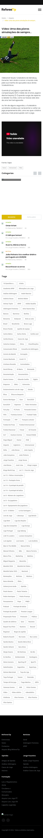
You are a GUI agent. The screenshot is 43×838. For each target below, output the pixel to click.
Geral (25, 740)
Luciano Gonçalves (25, 536)
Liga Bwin (6, 521)
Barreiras (16, 314)
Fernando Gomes (30, 410)
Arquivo (11, 18)
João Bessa (15, 450)
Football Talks (32, 415)
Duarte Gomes (8, 379)
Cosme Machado (9, 359)
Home (4, 18)
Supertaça (32, 667)
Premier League (26, 611)
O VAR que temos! (14, 235)
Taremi (20, 677)
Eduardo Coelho (23, 379)
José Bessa (7, 465)
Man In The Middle (9, 546)
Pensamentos (8, 601)
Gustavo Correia (16, 435)
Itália (5, 450)
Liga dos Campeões (10, 526)
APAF (19, 304)
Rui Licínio (33, 637)
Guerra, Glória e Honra (16, 245)
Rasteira (23, 627)
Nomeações (7, 576)
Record (32, 627)
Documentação (8, 374)
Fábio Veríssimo (31, 405)
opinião (8, 222)
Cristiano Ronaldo (9, 364)
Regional (6, 632)
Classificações (33, 344)
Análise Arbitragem (10, 293)
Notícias (19, 576)
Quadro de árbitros (9, 622)
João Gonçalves (9, 455)
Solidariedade (20, 657)
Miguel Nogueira (9, 561)
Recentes (11, 217)
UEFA (37, 682)
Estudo (30, 389)
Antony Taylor (8, 304)
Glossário (5, 795)
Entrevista (26, 384)
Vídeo (20, 168)
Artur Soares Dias (29, 309)
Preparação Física (9, 617)
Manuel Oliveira (8, 551)
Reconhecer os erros (15, 267)
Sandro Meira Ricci (24, 642)
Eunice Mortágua (9, 399)
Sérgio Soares (8, 652)
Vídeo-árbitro (16, 692)
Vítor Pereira (32, 697)
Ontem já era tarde (9, 586)
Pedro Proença (25, 596)
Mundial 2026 (8, 566)
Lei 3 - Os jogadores (10, 500)
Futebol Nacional (9, 430)
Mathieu (30, 556)
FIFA (4, 415)
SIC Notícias (21, 652)
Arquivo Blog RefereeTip (11, 750)
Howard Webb (31, 435)
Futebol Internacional (26, 425)
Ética (5, 394)
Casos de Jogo (23, 339)
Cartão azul (34, 334)
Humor (4, 168)
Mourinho (22, 561)
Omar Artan (11, 225)
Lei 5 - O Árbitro (8, 511)
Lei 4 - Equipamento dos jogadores (15, 505)
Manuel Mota (25, 546)
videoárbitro (30, 692)
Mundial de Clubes (23, 566)
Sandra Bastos (8, 642)
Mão (20, 551)
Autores (4, 771)
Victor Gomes (31, 687)
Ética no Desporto (17, 394)
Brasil (5, 324)
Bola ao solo (29, 319)
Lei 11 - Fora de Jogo (26, 470)
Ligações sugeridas (9, 805)
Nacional (25, 571)
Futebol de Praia (9, 425)
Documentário (23, 374)
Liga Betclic (32, 516)
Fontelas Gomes (16, 415)
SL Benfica (7, 657)
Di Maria (20, 369)
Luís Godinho (33, 541)
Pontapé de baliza (19, 606)
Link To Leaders (8, 536)
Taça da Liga (24, 672)
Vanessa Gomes (9, 687)
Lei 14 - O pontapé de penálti (13, 485)
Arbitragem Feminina (10, 309)
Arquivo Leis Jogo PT (10, 798)
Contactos (5, 746)
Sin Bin (32, 652)
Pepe (19, 601)
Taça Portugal (8, 677)
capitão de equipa (23, 329)
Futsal (22, 430)
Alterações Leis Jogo (26, 288)
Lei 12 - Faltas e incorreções (13, 475)
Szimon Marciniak (9, 672)
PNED (27, 601)
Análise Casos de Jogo (31, 771)
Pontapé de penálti (10, 611)
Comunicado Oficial (10, 349)
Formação (6, 420)
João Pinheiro (24, 455)
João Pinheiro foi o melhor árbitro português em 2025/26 (21, 255)
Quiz (22, 622)
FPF (16, 420)
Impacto (6, 445)
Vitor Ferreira (19, 697)
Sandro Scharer (8, 647)
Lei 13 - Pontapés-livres (11, 480)
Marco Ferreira (31, 551)
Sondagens (33, 657)
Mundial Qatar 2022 (10, 571)
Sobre (4, 743)
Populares (31, 217)
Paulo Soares (8, 591)
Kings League (32, 465)
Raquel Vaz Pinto (9, 627)
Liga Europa (26, 526)
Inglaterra (16, 445)
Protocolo (23, 617)
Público (34, 617)
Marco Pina (7, 556)
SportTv (33, 662)
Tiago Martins (26, 682)
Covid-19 (22, 359)
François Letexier (28, 420)
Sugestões (21, 667)
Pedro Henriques (9, 596)
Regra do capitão (20, 632)
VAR (20, 687)
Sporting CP (22, 662)
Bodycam (17, 319)
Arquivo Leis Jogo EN (10, 802)
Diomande (30, 369)
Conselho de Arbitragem (29, 349)
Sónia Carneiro (8, 662)
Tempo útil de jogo (9, 682)
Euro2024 (6, 405)
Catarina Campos (9, 344)
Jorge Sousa (22, 460)
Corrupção (23, 354)
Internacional (12, 168)
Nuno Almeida (8, 581)
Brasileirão (16, 324)
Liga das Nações (20, 521)
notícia (8, 251)
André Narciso (26, 293)
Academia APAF (8, 288)
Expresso (17, 405)
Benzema (6, 319)
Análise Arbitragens (9, 764)
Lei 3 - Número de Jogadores (13, 495)
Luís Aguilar (7, 541)
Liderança (20, 516)
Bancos (5, 314)
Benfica (26, 314)
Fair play (6, 410)
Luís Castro (20, 541)
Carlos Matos (8, 334)
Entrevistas (6, 740)
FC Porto (17, 410)
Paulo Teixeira (22, 591)
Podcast (6, 606)
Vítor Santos (7, 702)
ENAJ (16, 384)
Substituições (8, 667)
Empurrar (6, 384)
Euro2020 (30, 399)
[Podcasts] (11, 179)
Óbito (20, 581)
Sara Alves (22, 647)
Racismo (31, 622)
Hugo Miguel (7, 440)
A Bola (21, 283)
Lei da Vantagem (25, 511)
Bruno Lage (28, 324)
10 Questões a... (9, 283)
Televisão (30, 677)
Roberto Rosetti (8, 637)
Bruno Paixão (8, 329)
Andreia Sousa (8, 298)
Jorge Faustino (13, 238)
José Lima (19, 465)
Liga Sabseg (21, 531)
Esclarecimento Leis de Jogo (13, 389)
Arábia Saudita (31, 304)
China (22, 344)
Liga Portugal (8, 531)
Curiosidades (25, 364)
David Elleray (7, 369)
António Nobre (23, 298)
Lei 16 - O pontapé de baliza (13, 490)
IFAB (27, 440)
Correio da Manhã (9, 354)
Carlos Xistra (21, 334)
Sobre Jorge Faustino (31, 761)
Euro (21, 399)
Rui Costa (22, 637)
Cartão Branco (8, 339)
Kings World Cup (9, 470)
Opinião (23, 586)
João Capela (28, 450)
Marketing (19, 556)
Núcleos (29, 576)
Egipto (35, 379)
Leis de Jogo (7, 516)
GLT (4, 435)
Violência (6, 697)
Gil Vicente (32, 430)
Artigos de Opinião (8, 761)
